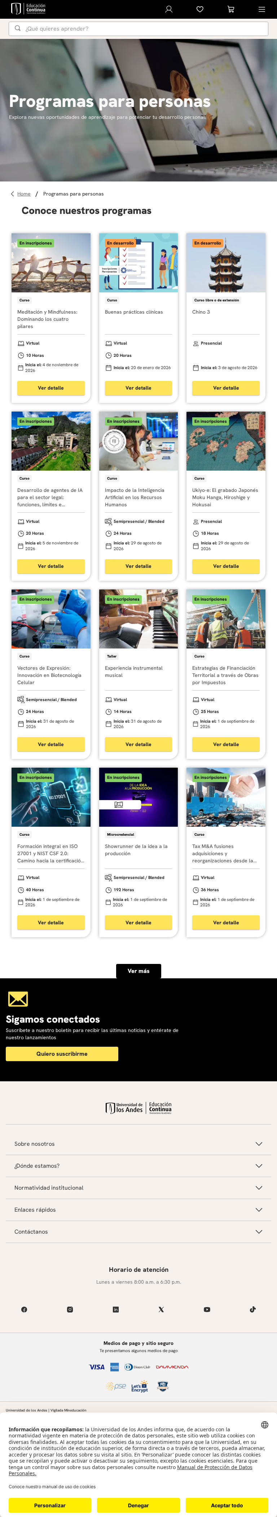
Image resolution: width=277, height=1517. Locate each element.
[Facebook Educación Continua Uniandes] (24, 1309)
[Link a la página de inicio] (25, 194)
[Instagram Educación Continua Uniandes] (70, 1309)
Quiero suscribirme (62, 1054)
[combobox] (138, 29)
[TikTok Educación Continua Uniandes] (252, 1309)
